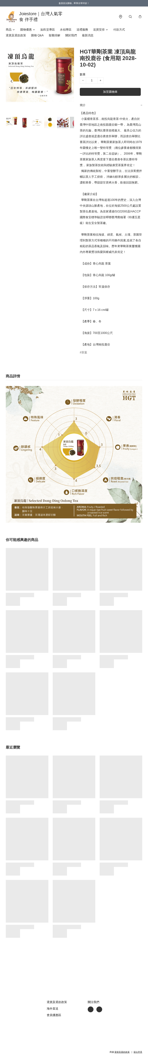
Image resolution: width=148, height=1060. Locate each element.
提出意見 (138, 1052)
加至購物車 (110, 91)
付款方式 (119, 29)
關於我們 (71, 35)
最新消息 (87, 35)
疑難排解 (54, 35)
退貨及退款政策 (16, 35)
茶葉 (84, 352)
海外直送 (52, 1008)
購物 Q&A (37, 35)
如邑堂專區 (47, 29)
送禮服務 (82, 29)
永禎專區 (65, 29)
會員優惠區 (54, 1015)
